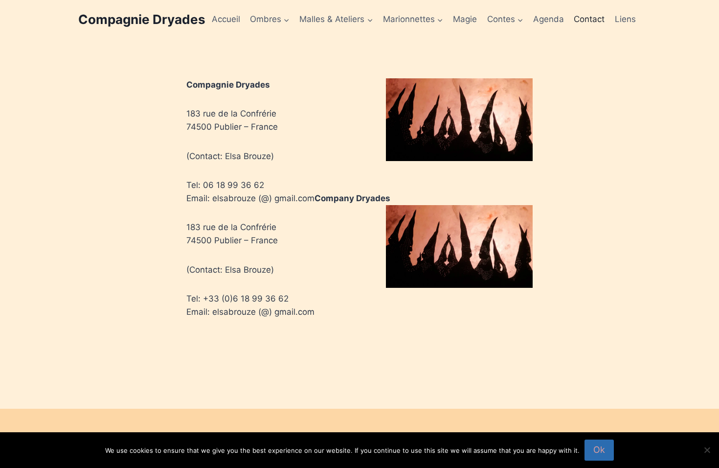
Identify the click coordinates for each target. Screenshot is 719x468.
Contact (589, 19)
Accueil (226, 19)
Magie (465, 19)
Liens (625, 19)
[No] (707, 450)
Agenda (548, 19)
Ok (599, 450)
